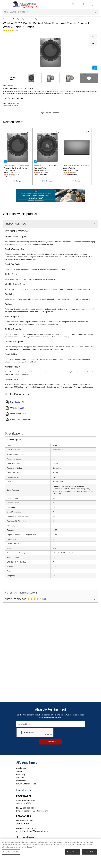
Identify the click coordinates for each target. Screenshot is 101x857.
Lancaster (23, 816)
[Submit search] (95, 12)
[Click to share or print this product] (93, 36)
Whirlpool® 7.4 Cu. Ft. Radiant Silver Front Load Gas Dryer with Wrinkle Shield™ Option (16, 168)
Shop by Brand (22, 771)
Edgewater (23, 796)
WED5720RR (13, 106)
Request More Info (52, 113)
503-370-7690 (29, 808)
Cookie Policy (32, 847)
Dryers (23, 19)
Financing (20, 774)
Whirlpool (16, 103)
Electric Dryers (34, 19)
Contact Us (21, 781)
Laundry (16, 19)
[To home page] (24, 4)
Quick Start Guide (18, 414)
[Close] (97, 842)
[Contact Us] (93, 4)
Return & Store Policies (26, 784)
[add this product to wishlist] (93, 43)
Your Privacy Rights (11, 852)
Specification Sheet (18, 402)
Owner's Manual (17, 408)
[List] (73, 4)
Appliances (7, 19)
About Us (20, 777)
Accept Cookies (73, 852)
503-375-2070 (29, 828)
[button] (7, 4)
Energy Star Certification (21, 419)
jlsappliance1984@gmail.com (35, 811)
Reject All (89, 852)
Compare (19, 181)
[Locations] (83, 4)
